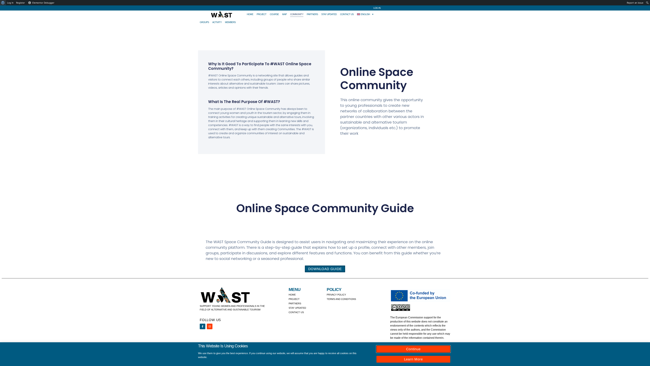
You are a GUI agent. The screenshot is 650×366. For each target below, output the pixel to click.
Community (296, 14)
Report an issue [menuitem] (635, 2)
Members (230, 22)
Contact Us (347, 14)
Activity (217, 22)
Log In (377, 8)
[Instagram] (209, 326)
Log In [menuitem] (10, 2)
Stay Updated (329, 14)
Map (284, 14)
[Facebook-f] (202, 326)
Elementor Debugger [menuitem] (43, 2)
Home (250, 14)
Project (261, 14)
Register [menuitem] (20, 2)
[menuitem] (3, 2)
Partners (312, 14)
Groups (204, 22)
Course (274, 14)
